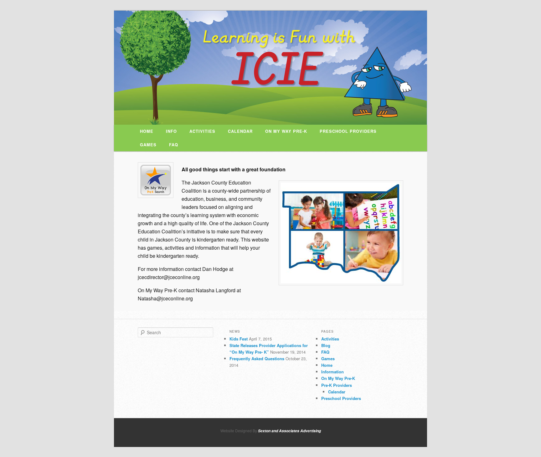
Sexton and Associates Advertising (289, 431)
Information (332, 372)
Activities (202, 131)
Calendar (240, 131)
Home (146, 131)
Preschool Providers (348, 131)
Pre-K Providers (336, 385)
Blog (325, 345)
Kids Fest (238, 339)
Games (148, 145)
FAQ (173, 145)
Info (171, 131)
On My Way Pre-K (286, 131)
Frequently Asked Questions (256, 358)
